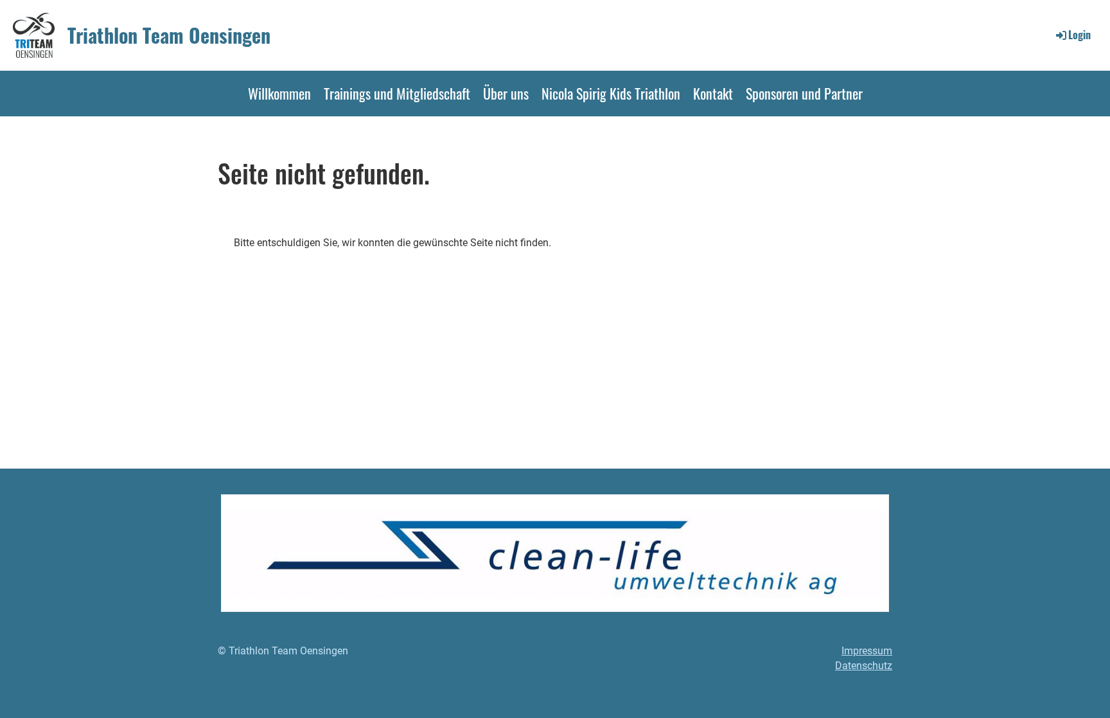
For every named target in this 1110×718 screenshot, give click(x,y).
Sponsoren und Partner (804, 93)
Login (1079, 34)
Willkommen (279, 93)
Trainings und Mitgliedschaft (397, 93)
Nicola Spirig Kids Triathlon (611, 93)
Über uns (506, 93)
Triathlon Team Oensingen (168, 35)
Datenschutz (863, 666)
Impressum (866, 651)
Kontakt (713, 93)
